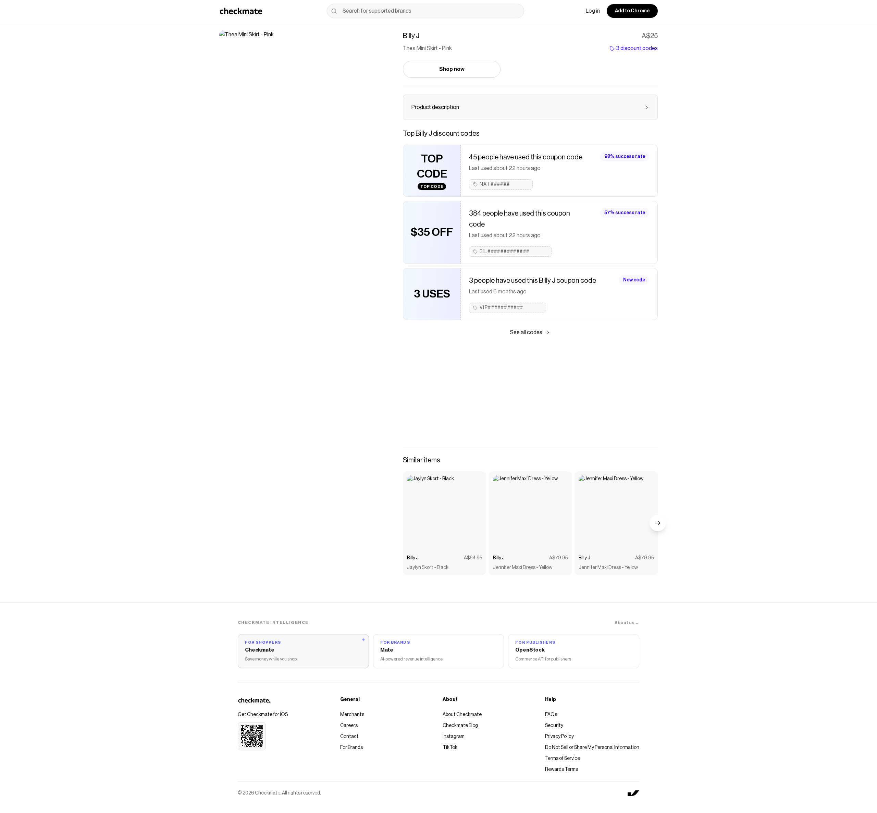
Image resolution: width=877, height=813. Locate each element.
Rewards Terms (561, 769)
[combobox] (425, 11)
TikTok (450, 747)
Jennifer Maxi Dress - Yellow (522, 567)
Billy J (413, 558)
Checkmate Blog (460, 725)
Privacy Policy (559, 736)
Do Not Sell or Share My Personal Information (592, 747)
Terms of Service (562, 758)
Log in (593, 11)
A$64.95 (473, 558)
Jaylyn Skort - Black (427, 567)
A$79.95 (558, 558)
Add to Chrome (632, 11)
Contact (349, 736)
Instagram (454, 736)
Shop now (452, 69)
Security (554, 725)
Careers (349, 725)
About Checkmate (462, 714)
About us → (627, 622)
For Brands (351, 747)
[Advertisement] (530, 393)
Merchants (352, 714)
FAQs (551, 714)
